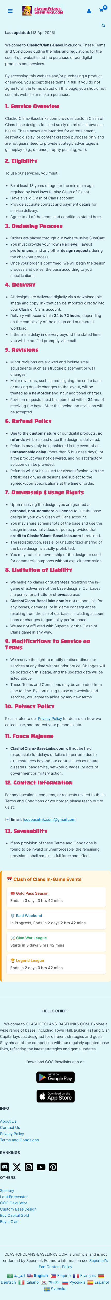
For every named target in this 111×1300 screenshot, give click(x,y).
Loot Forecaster (14, 1196)
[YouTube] (41, 1167)
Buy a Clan (9, 1221)
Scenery (7, 1190)
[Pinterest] (53, 1167)
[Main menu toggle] (10, 11)
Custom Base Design (18, 1209)
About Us (8, 1121)
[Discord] (4, 1167)
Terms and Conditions (19, 1140)
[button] (104, 26)
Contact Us (10, 1127)
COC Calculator (13, 1203)
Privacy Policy (50, 718)
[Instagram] (29, 1167)
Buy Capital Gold (14, 1215)
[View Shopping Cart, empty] (101, 11)
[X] (16, 1167)
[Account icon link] (89, 11)
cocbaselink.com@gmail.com (49, 819)
